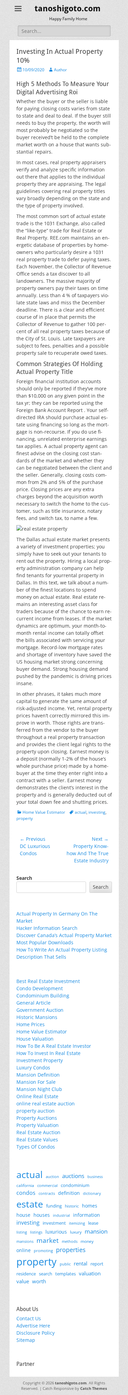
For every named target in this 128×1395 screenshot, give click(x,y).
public (65, 1263)
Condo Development (39, 988)
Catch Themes (93, 1388)
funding (54, 1206)
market (48, 1240)
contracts (47, 1193)
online (23, 1250)
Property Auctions (36, 1118)
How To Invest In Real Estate (48, 1053)
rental (80, 1263)
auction (52, 1176)
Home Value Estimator (44, 812)
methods (69, 1241)
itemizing (77, 1223)
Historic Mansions (36, 1017)
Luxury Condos (33, 1067)
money (87, 1241)
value (22, 1281)
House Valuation (35, 1038)
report (96, 1264)
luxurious (56, 1231)
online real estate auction (45, 1103)
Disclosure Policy (35, 1333)
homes (89, 1205)
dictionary (92, 1193)
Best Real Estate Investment (48, 981)
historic (72, 1206)
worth (39, 1281)
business (95, 1176)
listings (36, 1232)
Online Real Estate (37, 1096)
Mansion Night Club (39, 1089)
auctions (73, 1176)
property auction (35, 1110)
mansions (24, 1241)
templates (65, 1274)
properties (71, 1250)
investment (54, 1223)
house (23, 1215)
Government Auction (39, 1010)
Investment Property (39, 1060)
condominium (75, 1185)
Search (24, 878)
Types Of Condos (35, 1146)
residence (26, 1274)
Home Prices (30, 1024)
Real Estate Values (37, 1139)
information (86, 1215)
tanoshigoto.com (67, 8)
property (24, 818)
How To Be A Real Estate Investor (53, 1046)
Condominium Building (42, 995)
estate (29, 1204)
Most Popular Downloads (44, 942)
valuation (90, 1273)
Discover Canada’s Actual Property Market (64, 935)
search (45, 1274)
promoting (43, 1250)
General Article (33, 1002)
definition (69, 1193)
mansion (96, 1231)
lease (93, 1223)
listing (21, 1232)
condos (25, 1193)
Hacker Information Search (46, 928)
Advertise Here (33, 1325)
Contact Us (28, 1318)
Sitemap (25, 1340)
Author (60, 70)
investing (96, 812)
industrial (61, 1215)
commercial (47, 1185)
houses (41, 1215)
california (25, 1185)
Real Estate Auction (38, 1132)
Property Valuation (37, 1125)
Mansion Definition (38, 1074)
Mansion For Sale (36, 1082)
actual (80, 812)
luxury (76, 1232)
